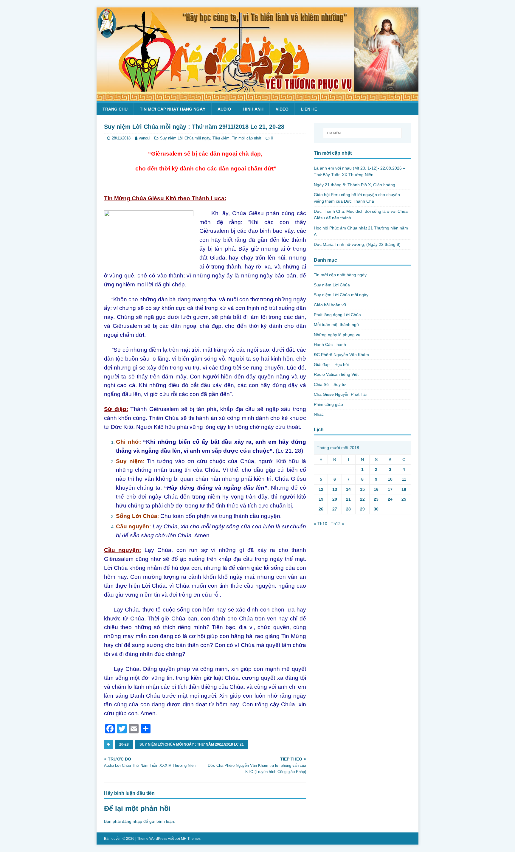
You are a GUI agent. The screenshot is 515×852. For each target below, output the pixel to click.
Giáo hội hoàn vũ (330, 304)
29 (362, 509)
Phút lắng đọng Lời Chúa (337, 314)
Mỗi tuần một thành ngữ (336, 324)
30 (376, 509)
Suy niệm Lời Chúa (332, 285)
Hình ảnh (253, 109)
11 (404, 479)
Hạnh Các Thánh (330, 344)
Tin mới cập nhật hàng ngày (172, 109)
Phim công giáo (328, 404)
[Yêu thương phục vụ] (257, 98)
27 (334, 509)
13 (334, 489)
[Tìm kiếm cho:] (362, 133)
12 (321, 489)
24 (390, 499)
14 (348, 489)
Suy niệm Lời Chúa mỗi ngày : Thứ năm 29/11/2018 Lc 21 (191, 744)
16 (376, 489)
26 (321, 509)
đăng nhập (132, 821)
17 (390, 489)
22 (362, 499)
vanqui (144, 138)
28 (348, 509)
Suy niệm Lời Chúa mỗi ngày (185, 138)
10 (390, 479)
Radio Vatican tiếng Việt (336, 374)
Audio (224, 109)
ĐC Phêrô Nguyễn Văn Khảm (341, 354)
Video (282, 109)
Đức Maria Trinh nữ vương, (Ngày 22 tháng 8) (357, 244)
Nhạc (319, 414)
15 (362, 489)
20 (334, 499)
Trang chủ (115, 109)
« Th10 (320, 523)
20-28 (124, 744)
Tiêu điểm (220, 138)
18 (403, 489)
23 (376, 499)
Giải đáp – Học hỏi (331, 364)
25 (403, 499)
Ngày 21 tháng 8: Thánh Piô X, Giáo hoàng (354, 184)
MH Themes (191, 839)
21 (348, 499)
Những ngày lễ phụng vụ (337, 334)
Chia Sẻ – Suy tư (330, 384)
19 (321, 499)
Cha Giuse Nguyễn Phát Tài (340, 394)
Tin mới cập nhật (246, 138)
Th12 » (337, 523)
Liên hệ (309, 109)
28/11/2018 (121, 138)
